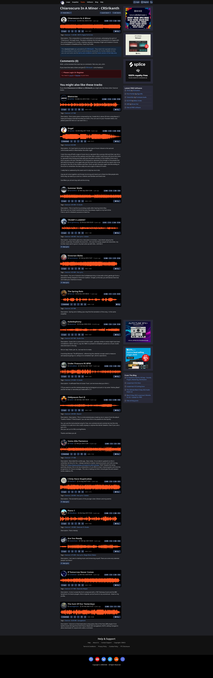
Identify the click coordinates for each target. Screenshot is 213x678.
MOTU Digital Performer (85, 35)
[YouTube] (97, 659)
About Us (96, 643)
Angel (70, 128)
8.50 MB (73, 145)
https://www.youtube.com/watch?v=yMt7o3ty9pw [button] (83, 465)
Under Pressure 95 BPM (79, 363)
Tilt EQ (129, 90)
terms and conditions (85, 53)
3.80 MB (73, 236)
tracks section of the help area (107, 53)
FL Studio (80, 205)
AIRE (128, 104)
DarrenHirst (73, 191)
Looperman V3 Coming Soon (136, 386)
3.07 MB (73, 308)
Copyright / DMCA (119, 643)
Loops (68, 2)
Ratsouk (71, 294)
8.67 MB (73, 338)
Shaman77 (72, 481)
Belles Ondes (138, 101)
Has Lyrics (80, 236)
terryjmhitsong (74, 222)
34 (119, 131)
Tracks (83, 2)
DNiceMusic (73, 513)
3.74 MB (73, 380)
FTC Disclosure (125, 646)
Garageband (81, 620)
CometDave (73, 575)
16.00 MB (73, 620)
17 (119, 294)
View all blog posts (132, 401)
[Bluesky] (103, 659)
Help (101, 2)
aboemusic (72, 324)
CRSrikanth (72, 21)
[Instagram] (122, 659)
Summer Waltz (75, 188)
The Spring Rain (75, 291)
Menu (66, 13)
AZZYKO (71, 99)
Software (90, 2)
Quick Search (106, 13)
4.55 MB (73, 272)
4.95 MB (73, 205)
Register (78, 75)
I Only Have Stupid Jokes (80, 478)
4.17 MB (73, 589)
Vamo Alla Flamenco (78, 441)
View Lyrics (65, 247)
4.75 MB (73, 555)
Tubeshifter (130, 97)
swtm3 (71, 400)
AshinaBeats (73, 366)
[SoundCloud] (116, 659)
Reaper (85, 589)
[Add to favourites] (75, 31)
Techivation (136, 90)
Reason (79, 414)
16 (119, 99)
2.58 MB (73, 495)
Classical (67, 35)
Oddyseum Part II (76, 397)
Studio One (80, 338)
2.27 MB (73, 113)
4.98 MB (73, 414)
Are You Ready (75, 538)
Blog (96, 2)
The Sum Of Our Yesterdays (81, 603)
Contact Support (106, 643)
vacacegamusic (74, 606)
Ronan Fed (135, 104)
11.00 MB (73, 35)
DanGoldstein (73, 258)
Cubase (86, 236)
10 (119, 324)
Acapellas (75, 2)
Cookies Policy (113, 646)
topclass (72, 131)
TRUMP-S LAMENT (76, 219)
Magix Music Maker (90, 555)
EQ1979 (129, 101)
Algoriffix (140, 94)
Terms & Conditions (89, 646)
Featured (79, 527)
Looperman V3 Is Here (134, 383)
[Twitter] (110, 659)
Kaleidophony (74, 321)
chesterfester (73, 541)
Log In (71, 75)
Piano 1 (71, 510)
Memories (73, 96)
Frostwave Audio (141, 97)
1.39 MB (73, 527)
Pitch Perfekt (131, 94)
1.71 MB (73, 458)
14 (119, 222)
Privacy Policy (102, 646)
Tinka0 (71, 443)
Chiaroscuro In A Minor (79, 18)
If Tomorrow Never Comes (81, 572)
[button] (151, 2)
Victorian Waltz (75, 255)
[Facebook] (91, 659)
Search (117, 13)
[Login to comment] (79, 31)
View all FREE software (134, 107)
